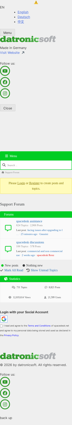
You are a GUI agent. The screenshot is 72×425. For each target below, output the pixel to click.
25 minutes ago (29, 234)
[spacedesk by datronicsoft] (36, 2)
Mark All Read (13, 270)
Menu (7, 33)
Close (7, 108)
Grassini (43, 234)
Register (34, 183)
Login (21, 183)
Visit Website (10, 53)
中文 (21, 22)
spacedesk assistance (29, 221)
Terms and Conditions (39, 325)
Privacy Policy (11, 335)
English (23, 12)
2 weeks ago (28, 255)
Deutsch (24, 17)
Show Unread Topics (44, 270)
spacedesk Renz (45, 255)
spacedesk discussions (30, 242)
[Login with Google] (3, 318)
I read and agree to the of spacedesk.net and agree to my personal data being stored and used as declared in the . (35, 330)
